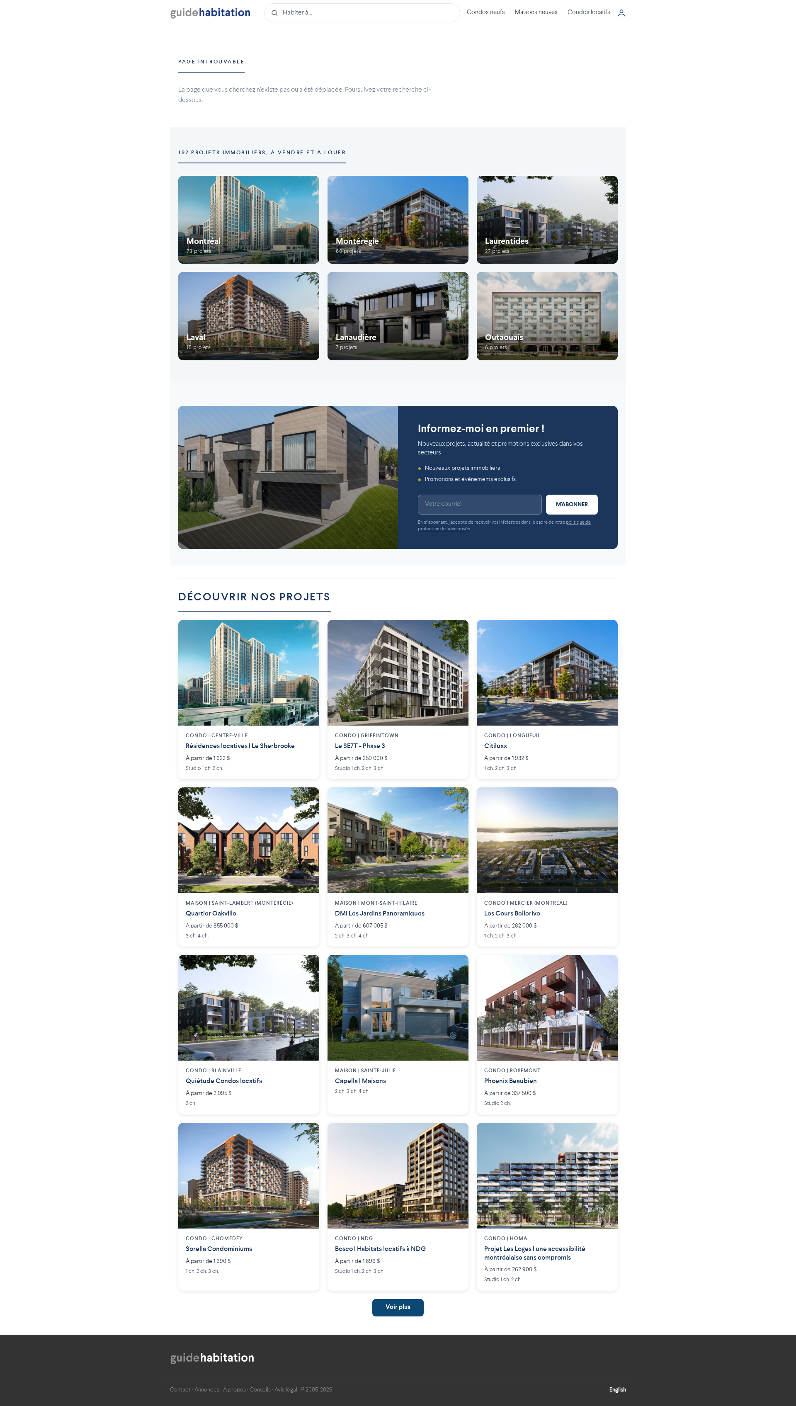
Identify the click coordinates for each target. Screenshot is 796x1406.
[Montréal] (248, 220)
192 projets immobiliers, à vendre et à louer (262, 152)
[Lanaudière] (398, 316)
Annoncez (206, 1390)
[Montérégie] (398, 220)
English (617, 1390)
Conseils (260, 1390)
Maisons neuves (536, 13)
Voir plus (398, 1307)
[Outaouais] (547, 316)
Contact (180, 1390)
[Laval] (248, 316)
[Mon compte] (621, 12)
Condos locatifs (589, 13)
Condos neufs (486, 13)
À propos (234, 1390)
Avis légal (285, 1390)
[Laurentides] (547, 220)
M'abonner (572, 505)
